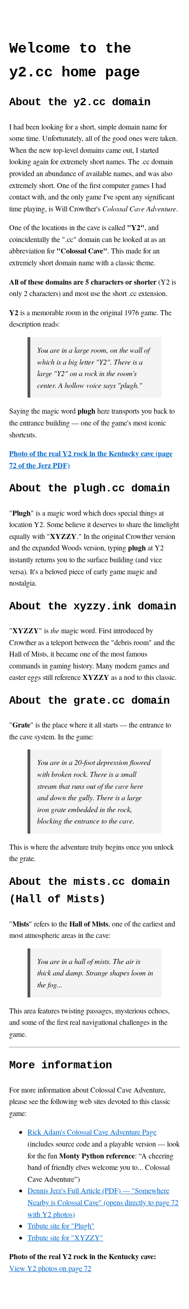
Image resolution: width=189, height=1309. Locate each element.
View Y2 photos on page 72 (50, 1268)
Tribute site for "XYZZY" (65, 1237)
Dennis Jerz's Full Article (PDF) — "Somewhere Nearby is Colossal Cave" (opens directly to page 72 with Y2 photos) (103, 1201)
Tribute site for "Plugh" (61, 1225)
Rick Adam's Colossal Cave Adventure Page (92, 1132)
